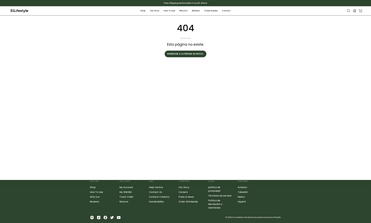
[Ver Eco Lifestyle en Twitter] (112, 217)
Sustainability (156, 201)
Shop (93, 187)
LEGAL (211, 181)
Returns (123, 201)
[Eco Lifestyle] (19, 10)
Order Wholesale (188, 201)
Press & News (186, 196)
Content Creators (159, 196)
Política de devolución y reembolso (215, 204)
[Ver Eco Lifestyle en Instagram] (92, 217)
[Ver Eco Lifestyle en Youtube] (119, 217)
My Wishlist (125, 192)
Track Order (126, 196)
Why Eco (95, 196)
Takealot (243, 192)
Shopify (277, 217)
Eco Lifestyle (237, 217)
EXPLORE (94, 181)
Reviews (94, 201)
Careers (183, 192)
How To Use (96, 192)
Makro (241, 196)
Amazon (242, 187)
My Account (126, 187)
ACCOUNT (124, 181)
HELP (151, 181)
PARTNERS (243, 181)
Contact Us (155, 192)
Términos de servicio (220, 195)
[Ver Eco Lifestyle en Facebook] (105, 217)
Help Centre (156, 187)
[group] (185, 3)
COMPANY (184, 181)
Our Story (184, 187)
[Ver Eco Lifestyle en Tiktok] (99, 217)
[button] (143, 10)
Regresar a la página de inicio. (185, 53)
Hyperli (242, 201)
